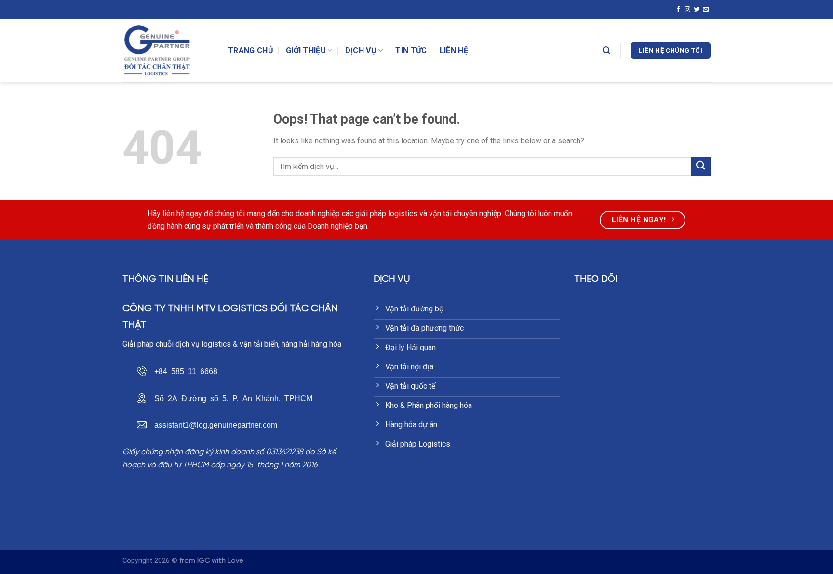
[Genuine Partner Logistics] (168, 50)
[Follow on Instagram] (687, 9)
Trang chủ (250, 50)
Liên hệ (454, 50)
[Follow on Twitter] (696, 9)
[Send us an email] (706, 9)
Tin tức (411, 50)
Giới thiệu (306, 50)
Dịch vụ (360, 50)
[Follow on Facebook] (678, 9)
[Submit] (701, 166)
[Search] (606, 50)
